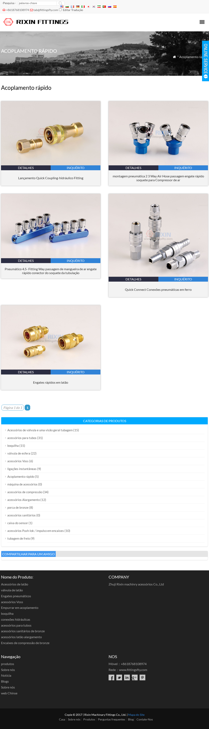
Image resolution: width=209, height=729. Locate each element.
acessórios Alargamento (23, 500)
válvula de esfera (18, 453)
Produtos (89, 719)
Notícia (6, 675)
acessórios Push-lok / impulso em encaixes (35, 530)
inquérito (75, 168)
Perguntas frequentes (111, 719)
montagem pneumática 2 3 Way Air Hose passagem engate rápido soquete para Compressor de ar (158, 178)
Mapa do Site (136, 714)
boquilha (13, 445)
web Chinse (9, 693)
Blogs (5, 681)
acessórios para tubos (22, 438)
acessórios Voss (18, 461)
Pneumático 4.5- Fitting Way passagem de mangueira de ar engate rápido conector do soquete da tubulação (51, 271)
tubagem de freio (18, 538)
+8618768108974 (17, 10)
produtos (7, 664)
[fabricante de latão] (36, 26)
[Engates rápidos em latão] (50, 368)
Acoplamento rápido (20, 476)
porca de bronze (18, 507)
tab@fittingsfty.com (45, 10)
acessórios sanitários (21, 515)
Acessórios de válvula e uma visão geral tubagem (40, 430)
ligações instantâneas (22, 469)
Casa (62, 719)
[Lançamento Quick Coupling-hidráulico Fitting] (50, 164)
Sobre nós (8, 670)
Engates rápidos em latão (50, 382)
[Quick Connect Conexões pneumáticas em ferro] (158, 275)
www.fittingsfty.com (133, 670)
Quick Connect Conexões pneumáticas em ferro (158, 289)
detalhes (26, 168)
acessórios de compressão (24, 492)
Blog (131, 719)
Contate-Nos (145, 719)
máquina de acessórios (22, 484)
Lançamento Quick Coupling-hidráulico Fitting (50, 178)
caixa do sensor (17, 523)
